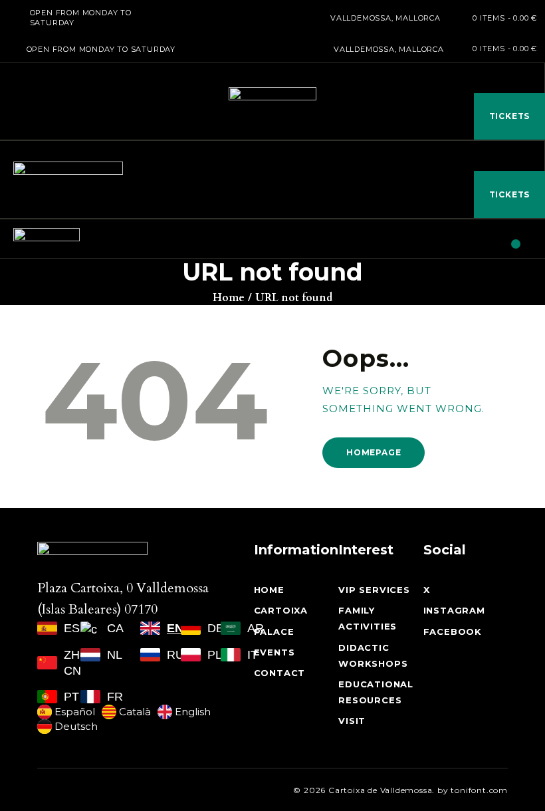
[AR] (232, 628)
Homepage (373, 452)
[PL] (192, 655)
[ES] (50, 628)
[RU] (152, 655)
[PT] (50, 697)
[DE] (192, 628)
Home (229, 297)
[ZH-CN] (50, 663)
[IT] (232, 655)
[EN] (152, 628)
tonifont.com (479, 790)
